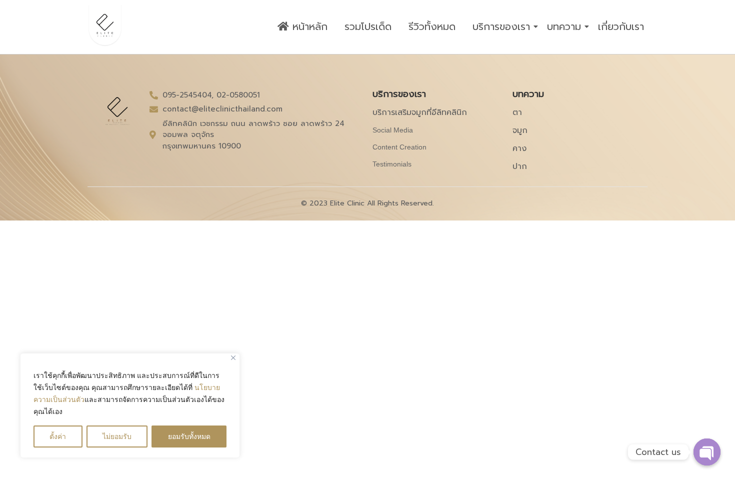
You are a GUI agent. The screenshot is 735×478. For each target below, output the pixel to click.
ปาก (519, 166)
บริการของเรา (501, 26)
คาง (519, 148)
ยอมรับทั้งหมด (189, 436)
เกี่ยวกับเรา (621, 26)
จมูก (520, 130)
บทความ (564, 26)
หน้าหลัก (308, 26)
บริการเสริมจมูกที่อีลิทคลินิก (419, 112)
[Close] (233, 358)
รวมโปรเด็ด (368, 26)
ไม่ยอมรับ (117, 436)
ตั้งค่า (58, 436)
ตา (517, 112)
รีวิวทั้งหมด (432, 26)
